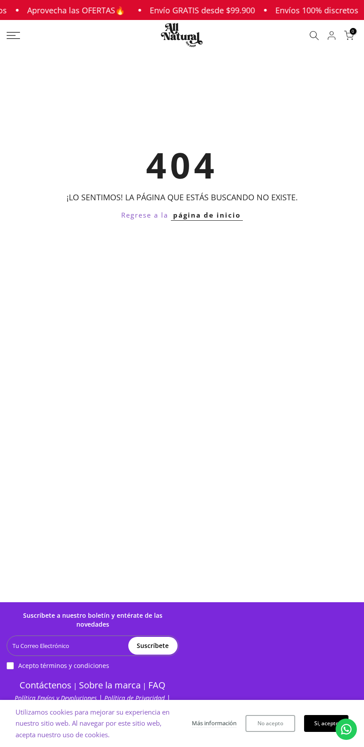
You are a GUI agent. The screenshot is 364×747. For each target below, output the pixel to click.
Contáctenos (45, 685)
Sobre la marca (110, 685)
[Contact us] (346, 729)
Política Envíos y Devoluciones (57, 698)
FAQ (157, 685)
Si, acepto (326, 723)
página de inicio (207, 215)
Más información (214, 723)
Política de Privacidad (135, 698)
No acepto (270, 723)
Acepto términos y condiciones (63, 665)
